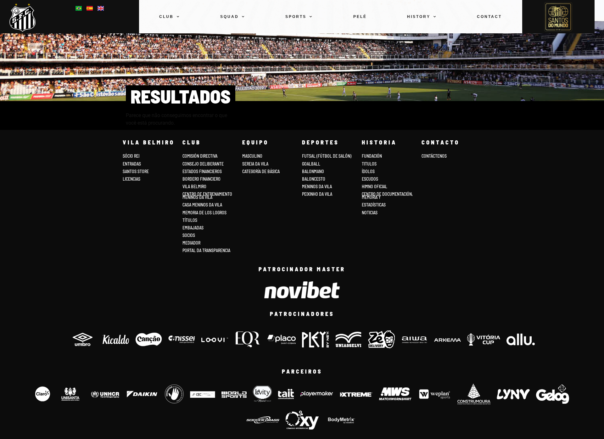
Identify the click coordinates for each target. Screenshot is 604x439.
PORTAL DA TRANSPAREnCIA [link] (206, 250)
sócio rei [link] (131, 156)
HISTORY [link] (418, 16)
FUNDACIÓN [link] (372, 156)
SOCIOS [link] (188, 235)
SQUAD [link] (229, 16)
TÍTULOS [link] (189, 220)
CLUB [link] (166, 16)
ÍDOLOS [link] (368, 171)
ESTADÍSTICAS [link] (374, 204)
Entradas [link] (132, 163)
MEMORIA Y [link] (371, 197)
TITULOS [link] (369, 163)
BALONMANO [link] (313, 171)
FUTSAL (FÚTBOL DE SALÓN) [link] (326, 156)
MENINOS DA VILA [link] (317, 186)
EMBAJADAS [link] (193, 227)
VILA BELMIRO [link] (194, 186)
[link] (25, 17)
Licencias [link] (131, 179)
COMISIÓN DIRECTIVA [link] (199, 156)
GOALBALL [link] (311, 163)
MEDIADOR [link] (191, 242)
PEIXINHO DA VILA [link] (317, 194)
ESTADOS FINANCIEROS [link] (202, 171)
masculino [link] (252, 156)
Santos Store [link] (136, 171)
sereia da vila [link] (255, 163)
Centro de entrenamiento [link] (207, 194)
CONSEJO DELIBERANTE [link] (203, 163)
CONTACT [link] (489, 16)
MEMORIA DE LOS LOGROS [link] (204, 212)
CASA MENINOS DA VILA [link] (202, 204)
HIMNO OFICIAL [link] (374, 186)
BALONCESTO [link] (313, 179)
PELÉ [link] (360, 16)
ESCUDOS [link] (370, 179)
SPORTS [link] (295, 16)
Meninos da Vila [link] (197, 197)
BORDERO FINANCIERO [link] (201, 179)
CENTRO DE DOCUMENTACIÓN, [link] (387, 194)
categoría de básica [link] (261, 171)
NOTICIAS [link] (370, 212)
